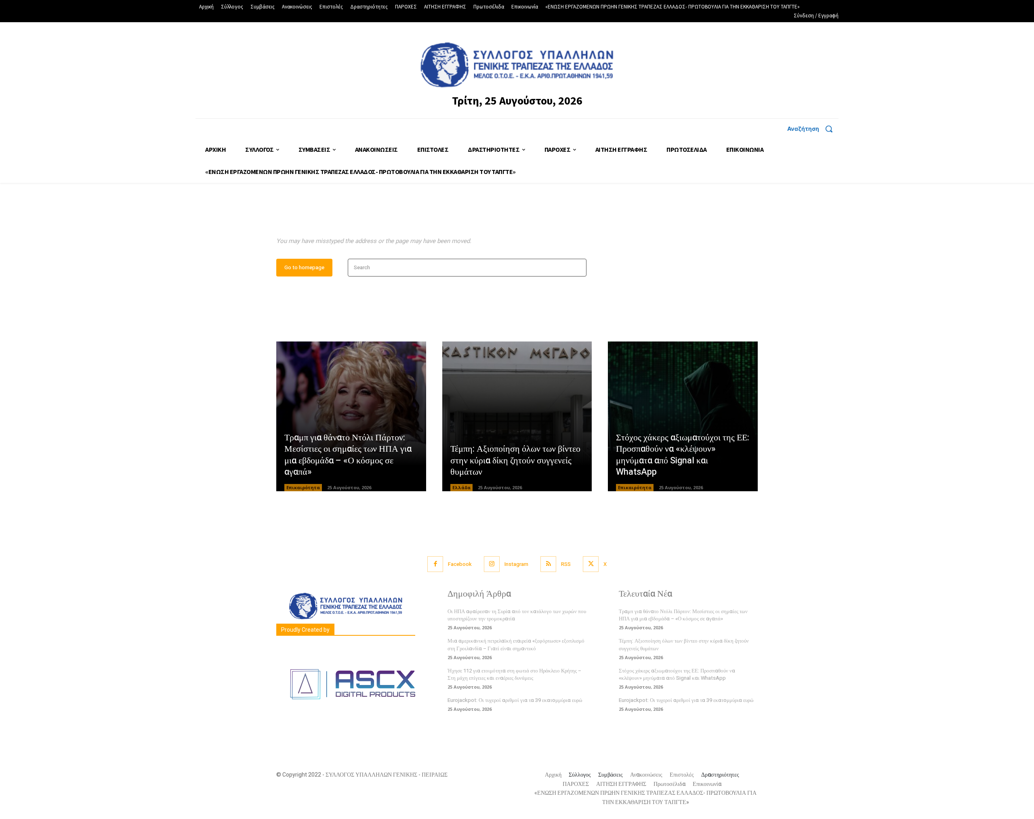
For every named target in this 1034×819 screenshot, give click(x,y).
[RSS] (548, 564)
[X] (591, 564)
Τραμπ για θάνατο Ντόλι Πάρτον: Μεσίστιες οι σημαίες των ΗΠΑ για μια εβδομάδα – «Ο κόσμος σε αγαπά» (348, 455)
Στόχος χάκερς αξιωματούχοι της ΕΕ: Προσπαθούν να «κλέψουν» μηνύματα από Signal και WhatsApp (682, 455)
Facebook (460, 564)
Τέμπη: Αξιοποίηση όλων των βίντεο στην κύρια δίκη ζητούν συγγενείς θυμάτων (515, 460)
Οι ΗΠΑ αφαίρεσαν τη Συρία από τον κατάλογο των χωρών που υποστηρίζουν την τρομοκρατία (517, 614)
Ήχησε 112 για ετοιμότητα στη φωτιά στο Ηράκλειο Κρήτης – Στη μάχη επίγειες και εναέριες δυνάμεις (514, 674)
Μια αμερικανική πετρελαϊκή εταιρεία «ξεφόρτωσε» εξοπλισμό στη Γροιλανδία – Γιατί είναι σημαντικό (516, 644)
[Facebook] (435, 564)
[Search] (577, 268)
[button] (813, 128)
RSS (566, 564)
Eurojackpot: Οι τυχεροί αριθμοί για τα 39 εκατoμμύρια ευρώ (515, 700)
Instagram (516, 564)
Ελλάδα (461, 487)
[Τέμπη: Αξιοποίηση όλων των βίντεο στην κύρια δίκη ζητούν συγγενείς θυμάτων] (517, 416)
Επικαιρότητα (303, 487)
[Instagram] (492, 564)
